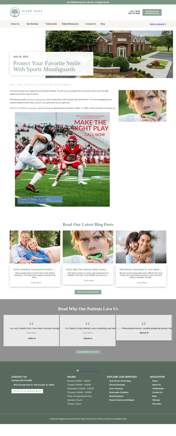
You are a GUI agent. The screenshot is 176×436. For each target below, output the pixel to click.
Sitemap (156, 400)
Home (12, 84)
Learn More (36, 283)
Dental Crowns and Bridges (121, 400)
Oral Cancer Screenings (120, 381)
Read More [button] (31, 333)
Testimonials (51, 24)
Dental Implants (116, 396)
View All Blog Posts (88, 292)
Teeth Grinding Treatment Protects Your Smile (35, 269)
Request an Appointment (152, 12)
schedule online (35, 108)
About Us (15, 24)
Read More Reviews (88, 352)
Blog (103, 24)
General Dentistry (117, 385)
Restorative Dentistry (118, 392)
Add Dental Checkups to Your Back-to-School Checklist (141, 269)
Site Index (156, 404)
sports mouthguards (36, 100)
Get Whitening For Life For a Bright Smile (88, 2)
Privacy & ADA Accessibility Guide (112, 419)
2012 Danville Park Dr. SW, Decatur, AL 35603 (34, 385)
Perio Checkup (116, 389)
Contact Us (91, 24)
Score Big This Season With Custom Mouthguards (88, 269)
